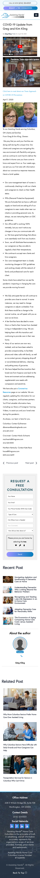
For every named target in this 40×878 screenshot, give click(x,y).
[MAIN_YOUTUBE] (27, 826)
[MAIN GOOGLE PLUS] (12, 826)
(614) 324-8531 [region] (20, 816)
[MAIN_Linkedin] (22, 826)
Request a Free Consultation (20, 8)
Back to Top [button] (19, 872)
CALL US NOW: (20, 3)
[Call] (21, 656)
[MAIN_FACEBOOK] (17, 826)
